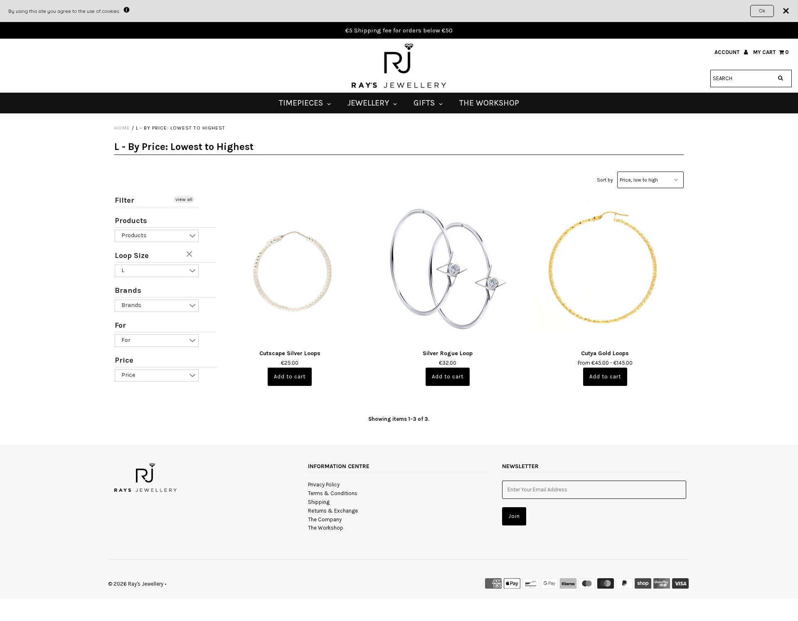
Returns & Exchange (333, 511)
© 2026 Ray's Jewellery (135, 584)
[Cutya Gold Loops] (605, 269)
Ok (762, 10)
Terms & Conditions (332, 493)
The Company (325, 519)
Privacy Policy (324, 484)
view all (183, 199)
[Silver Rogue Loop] (447, 269)
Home (122, 128)
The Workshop (325, 528)
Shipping (319, 502)
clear (190, 254)
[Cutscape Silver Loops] (290, 269)
